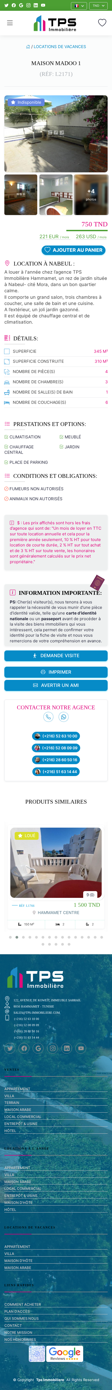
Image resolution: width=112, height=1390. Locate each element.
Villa (9, 1096)
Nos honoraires (20, 1339)
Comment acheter (22, 1304)
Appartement (17, 1089)
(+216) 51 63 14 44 (60, 772)
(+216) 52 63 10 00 (59, 736)
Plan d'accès (17, 1311)
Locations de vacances (60, 46)
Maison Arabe (17, 1109)
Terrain (11, 1102)
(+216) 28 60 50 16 (59, 760)
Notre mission (18, 1332)
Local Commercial (22, 1116)
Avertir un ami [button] (60, 685)
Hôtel (10, 1131)
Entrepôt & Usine (21, 1124)
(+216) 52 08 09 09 (59, 748)
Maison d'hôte (18, 1202)
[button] (79, 6)
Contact (13, 1325)
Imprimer (60, 672)
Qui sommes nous (21, 1318)
